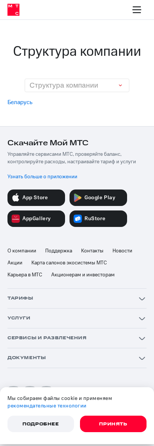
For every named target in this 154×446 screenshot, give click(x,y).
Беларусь (20, 102)
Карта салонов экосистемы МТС (69, 263)
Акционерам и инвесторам (83, 275)
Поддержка (58, 251)
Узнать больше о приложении (42, 176)
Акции (14, 263)
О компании (21, 251)
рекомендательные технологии (47, 406)
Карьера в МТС (24, 275)
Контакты (92, 251)
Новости (122, 251)
